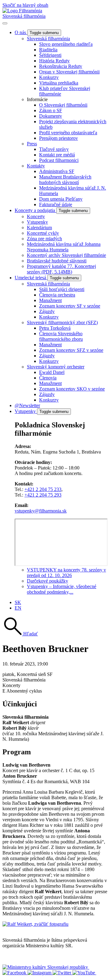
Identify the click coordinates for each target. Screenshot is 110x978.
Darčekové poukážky (47, 580)
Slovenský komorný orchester (55, 366)
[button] (20, 633)
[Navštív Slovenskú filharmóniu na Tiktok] (62, 972)
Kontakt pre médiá (57, 154)
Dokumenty (50, 116)
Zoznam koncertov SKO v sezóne (72, 388)
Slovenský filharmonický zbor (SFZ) (62, 322)
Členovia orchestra (57, 294)
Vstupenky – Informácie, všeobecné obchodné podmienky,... (61, 589)
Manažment (50, 300)
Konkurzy (49, 77)
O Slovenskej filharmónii (63, 105)
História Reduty (54, 60)
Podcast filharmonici (59, 160)
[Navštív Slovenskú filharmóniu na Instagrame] (40, 972)
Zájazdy (47, 311)
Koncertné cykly (43, 233)
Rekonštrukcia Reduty (60, 66)
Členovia (48, 377)
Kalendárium (39, 227)
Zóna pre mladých (44, 238)
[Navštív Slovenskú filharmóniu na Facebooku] (15, 972)
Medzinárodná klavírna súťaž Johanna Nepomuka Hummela (64, 247)
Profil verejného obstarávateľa (68, 132)
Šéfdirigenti (50, 55)
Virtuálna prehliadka (58, 82)
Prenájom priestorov (58, 138)
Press (32, 143)
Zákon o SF (50, 110)
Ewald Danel (51, 372)
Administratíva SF (56, 171)
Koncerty (36, 216)
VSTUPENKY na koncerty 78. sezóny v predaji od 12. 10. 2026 (66, 572)
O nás (21, 32)
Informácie (37, 99)
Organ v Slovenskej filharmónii (69, 71)
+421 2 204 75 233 (42, 489)
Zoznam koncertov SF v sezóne (69, 305)
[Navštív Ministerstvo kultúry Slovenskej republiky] (45, 967)
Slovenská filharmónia (24, 16)
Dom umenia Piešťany (60, 199)
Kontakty (36, 165)
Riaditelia (48, 49)
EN (18, 608)
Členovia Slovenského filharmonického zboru (61, 336)
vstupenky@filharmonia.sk (41, 510)
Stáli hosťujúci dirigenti (61, 289)
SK (18, 602)
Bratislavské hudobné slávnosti (56, 260)
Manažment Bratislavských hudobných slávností (65, 179)
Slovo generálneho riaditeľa (66, 44)
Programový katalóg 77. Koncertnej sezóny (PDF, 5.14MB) (61, 269)
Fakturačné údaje (55, 204)
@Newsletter (27, 405)
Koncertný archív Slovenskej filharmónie (66, 255)
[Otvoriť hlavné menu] (4, 23)
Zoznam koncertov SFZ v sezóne (71, 350)
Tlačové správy (54, 149)
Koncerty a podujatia (35, 210)
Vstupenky (37, 222)
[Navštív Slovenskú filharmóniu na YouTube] (84, 972)
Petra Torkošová (55, 328)
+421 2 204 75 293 (42, 494)
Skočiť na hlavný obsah (25, 5)
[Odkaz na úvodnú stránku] (22, 10)
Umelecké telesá (31, 277)
